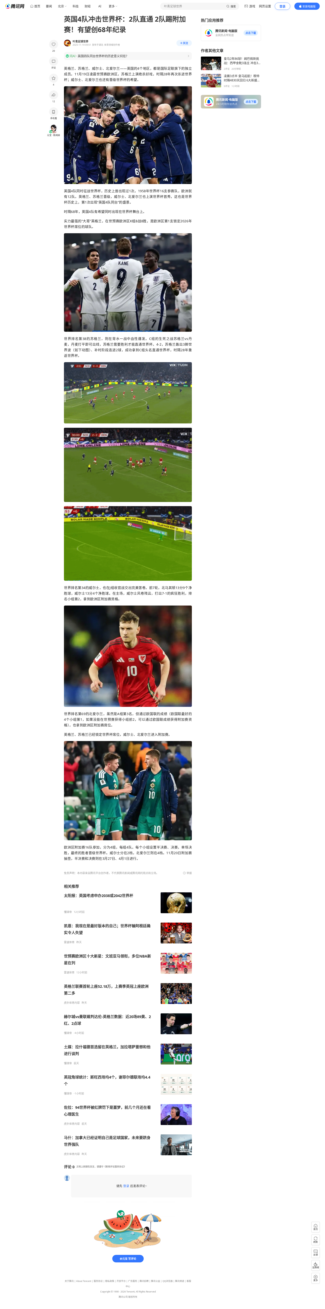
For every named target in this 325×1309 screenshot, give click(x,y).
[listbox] (128, 1019)
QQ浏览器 (167, 1281)
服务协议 (98, 1281)
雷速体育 (69, 942)
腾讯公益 (155, 1281)
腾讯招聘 (144, 1281)
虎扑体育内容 (72, 1002)
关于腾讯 (69, 1281)
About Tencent (83, 1281)
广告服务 (132, 1281)
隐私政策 (109, 1281)
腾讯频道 (179, 1281)
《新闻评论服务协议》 (114, 1166)
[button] (251, 33)
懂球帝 (68, 912)
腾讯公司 (123, 1296)
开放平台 (121, 1281)
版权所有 (132, 1296)
